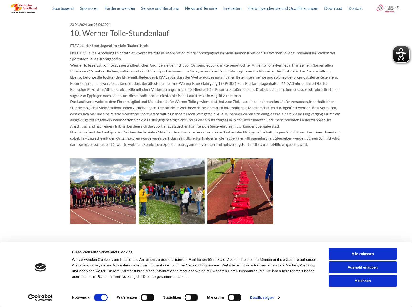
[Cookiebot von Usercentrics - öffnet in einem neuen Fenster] (40, 297)
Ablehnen (363, 281)
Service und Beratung (160, 8)
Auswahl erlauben (363, 267)
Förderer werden (120, 8)
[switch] (147, 297)
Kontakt (356, 8)
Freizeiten (232, 8)
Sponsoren (89, 8)
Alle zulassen (363, 254)
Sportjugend (63, 8)
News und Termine (201, 8)
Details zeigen (262, 298)
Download (333, 8)
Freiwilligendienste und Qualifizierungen (282, 8)
